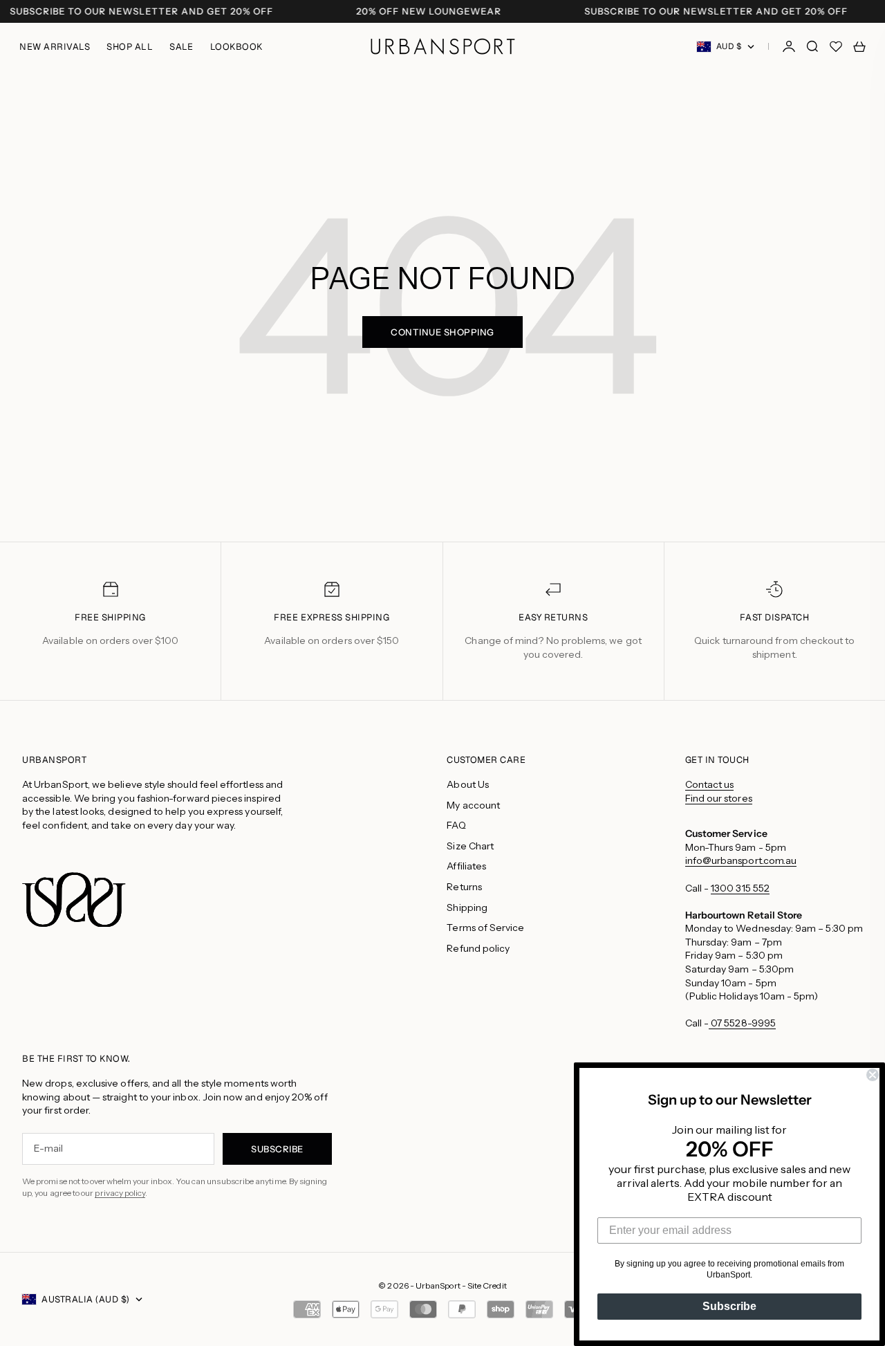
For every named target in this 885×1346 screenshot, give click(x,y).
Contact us (709, 784)
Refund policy (478, 948)
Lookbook (236, 47)
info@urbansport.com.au (741, 860)
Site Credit (487, 1285)
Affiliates (466, 866)
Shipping (467, 907)
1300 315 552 (740, 888)
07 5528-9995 (742, 1023)
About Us (468, 784)
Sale (181, 47)
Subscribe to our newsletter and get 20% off (141, 11)
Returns (464, 887)
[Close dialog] (872, 1075)
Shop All (129, 47)
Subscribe (729, 1306)
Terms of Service (485, 927)
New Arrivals (54, 47)
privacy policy (120, 1193)
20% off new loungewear (428, 11)
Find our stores (718, 798)
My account (473, 805)
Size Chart (470, 846)
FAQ (456, 825)
